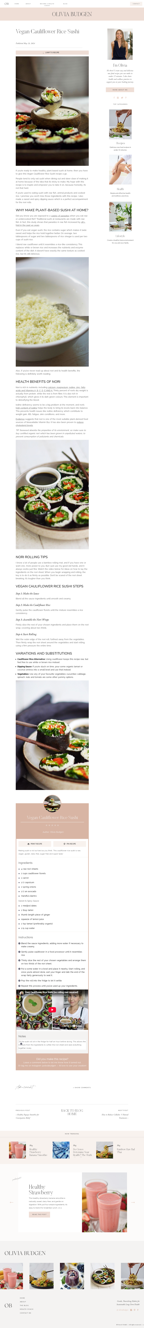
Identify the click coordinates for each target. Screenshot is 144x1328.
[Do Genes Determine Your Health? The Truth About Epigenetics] (61, 1150)
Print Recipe (36, 844)
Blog (31, 1145)
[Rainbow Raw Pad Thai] (104, 1150)
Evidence (20, 419)
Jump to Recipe (52, 53)
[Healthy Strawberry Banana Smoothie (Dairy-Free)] (17, 1150)
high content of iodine (26, 408)
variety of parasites (60, 216)
